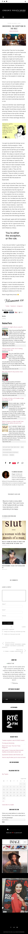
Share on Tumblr (11, 312)
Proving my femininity (8, 743)
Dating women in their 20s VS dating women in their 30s (12, 349)
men (22, 447)
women (12, 454)
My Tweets (5, 774)
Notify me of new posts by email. (12, 634)
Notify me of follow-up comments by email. (14, 631)
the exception (7, 449)
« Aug (3, 801)
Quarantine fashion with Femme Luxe (12, 754)
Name (4, 604)
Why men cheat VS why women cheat (12, 372)
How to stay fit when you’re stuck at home (14, 757)
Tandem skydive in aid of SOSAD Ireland (13, 740)
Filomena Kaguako (17, 472)
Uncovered (14, 31)
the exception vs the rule (10, 452)
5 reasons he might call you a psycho (12, 327)
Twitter (7, 306)
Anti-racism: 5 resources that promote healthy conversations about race (12, 751)
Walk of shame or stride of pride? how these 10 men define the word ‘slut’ (12, 422)
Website (4, 615)
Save (15, 463)
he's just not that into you (11, 447)
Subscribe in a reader (8, 805)
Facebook (13, 306)
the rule (5, 454)
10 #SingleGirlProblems (9, 516)
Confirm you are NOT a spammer (14, 628)
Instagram (19, 306)
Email (4, 610)
